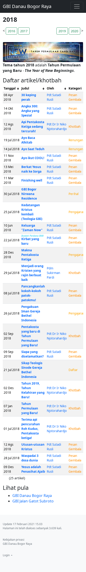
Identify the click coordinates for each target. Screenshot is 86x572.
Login (6, 555)
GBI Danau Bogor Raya (27, 6)
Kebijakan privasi (13, 540)
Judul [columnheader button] (25, 88)
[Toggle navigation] (76, 6)
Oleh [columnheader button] (50, 88)
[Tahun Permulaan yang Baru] (43, 51)
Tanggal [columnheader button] (10, 88)
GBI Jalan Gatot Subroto (33, 501)
